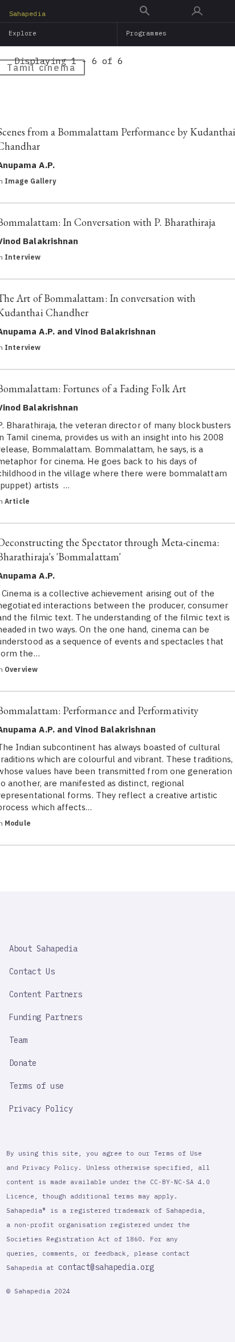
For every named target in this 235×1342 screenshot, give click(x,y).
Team (18, 1040)
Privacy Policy (41, 1109)
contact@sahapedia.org (106, 1267)
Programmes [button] (146, 33)
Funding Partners (45, 1017)
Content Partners (45, 994)
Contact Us (32, 971)
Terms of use (36, 1086)
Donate (23, 1063)
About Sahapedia (43, 948)
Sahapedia (27, 13)
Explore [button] (23, 33)
